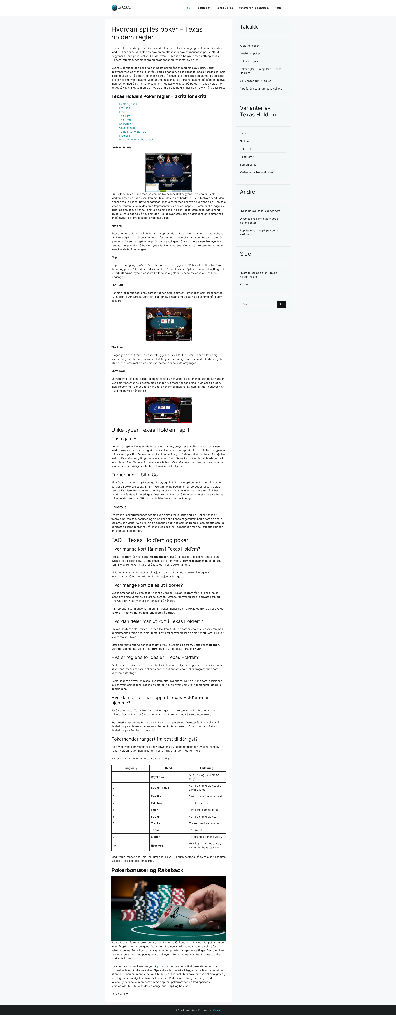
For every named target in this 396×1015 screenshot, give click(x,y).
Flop (122, 112)
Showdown (126, 123)
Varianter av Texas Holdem (257, 172)
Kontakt (244, 284)
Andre (278, 7)
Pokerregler (203, 7)
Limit (243, 133)
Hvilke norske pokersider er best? (261, 210)
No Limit (245, 141)
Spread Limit (248, 164)
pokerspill (163, 966)
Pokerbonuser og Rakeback (136, 139)
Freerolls (124, 135)
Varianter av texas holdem (254, 7)
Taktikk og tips (224, 7)
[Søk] (281, 304)
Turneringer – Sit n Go (132, 131)
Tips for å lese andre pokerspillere (261, 88)
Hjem (187, 7)
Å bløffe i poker (249, 45)
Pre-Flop (124, 107)
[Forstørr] (234, 118)
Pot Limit (245, 149)
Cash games (127, 127)
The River (125, 119)
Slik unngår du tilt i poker (255, 80)
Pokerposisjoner (250, 61)
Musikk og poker (250, 53)
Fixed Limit (247, 156)
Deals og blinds (128, 104)
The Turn (124, 115)
